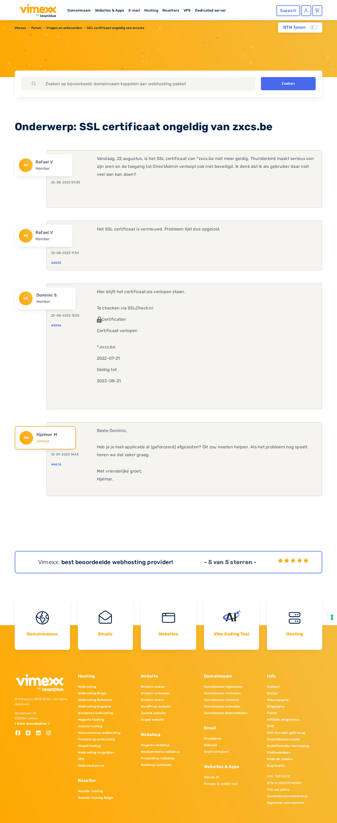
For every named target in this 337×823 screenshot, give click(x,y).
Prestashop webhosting (96, 739)
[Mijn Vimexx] (306, 10)
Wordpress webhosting (95, 713)
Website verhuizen (155, 693)
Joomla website (153, 713)
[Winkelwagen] (317, 10)
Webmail (210, 745)
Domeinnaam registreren (223, 687)
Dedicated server (210, 10)
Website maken (153, 687)
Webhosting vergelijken (96, 752)
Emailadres (212, 738)
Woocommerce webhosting (99, 733)
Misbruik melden (280, 759)
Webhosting (87, 687)
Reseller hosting (90, 791)
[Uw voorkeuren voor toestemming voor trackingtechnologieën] (332, 617)
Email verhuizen (216, 752)
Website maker (152, 700)
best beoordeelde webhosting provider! (117, 562)
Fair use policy (278, 789)
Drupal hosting (89, 746)
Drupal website (152, 719)
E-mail (134, 10)
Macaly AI (211, 777)
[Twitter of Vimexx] (30, 733)
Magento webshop (155, 745)
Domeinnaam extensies (222, 706)
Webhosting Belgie (92, 693)
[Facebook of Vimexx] (20, 733)
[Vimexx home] (36, 9)
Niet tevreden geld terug (286, 733)
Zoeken (288, 83)
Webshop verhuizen (156, 765)
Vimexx (20, 28)
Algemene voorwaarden (285, 803)
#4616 (56, 464)
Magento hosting (91, 719)
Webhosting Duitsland (95, 700)
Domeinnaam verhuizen (222, 693)
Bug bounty (276, 765)
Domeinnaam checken (221, 700)
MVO (270, 726)
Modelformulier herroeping (288, 746)
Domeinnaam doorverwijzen (225, 713)
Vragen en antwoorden (64, 28)
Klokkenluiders (278, 752)
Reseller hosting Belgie (96, 798)
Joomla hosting (90, 726)
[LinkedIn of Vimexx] (40, 733)
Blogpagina (275, 706)
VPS (187, 10)
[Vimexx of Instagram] (50, 733)
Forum (36, 28)
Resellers (170, 10)
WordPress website (156, 706)
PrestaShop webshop (157, 758)
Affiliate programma (283, 719)
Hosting (151, 10)
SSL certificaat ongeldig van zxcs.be (115, 28)
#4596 (56, 325)
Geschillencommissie (283, 739)
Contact (273, 687)
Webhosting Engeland (94, 706)
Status (272, 693)
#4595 (56, 263)
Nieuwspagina (278, 700)
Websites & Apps (109, 10)
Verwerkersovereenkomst (287, 796)
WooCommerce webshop (160, 752)
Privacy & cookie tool (220, 784)
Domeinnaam (79, 10)
